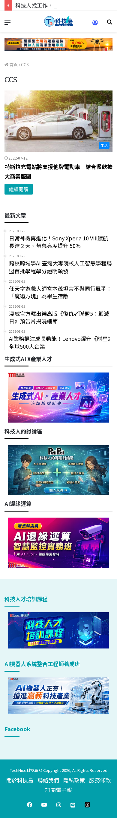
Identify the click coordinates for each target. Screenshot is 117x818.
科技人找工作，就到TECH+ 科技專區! (60, 5)
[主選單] (7, 23)
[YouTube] (44, 804)
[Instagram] (58, 804)
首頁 (13, 65)
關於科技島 (19, 780)
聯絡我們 (48, 780)
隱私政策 (74, 780)
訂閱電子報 (58, 790)
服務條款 (100, 780)
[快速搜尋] (109, 23)
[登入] (95, 24)
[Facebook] (29, 804)
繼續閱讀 (18, 189)
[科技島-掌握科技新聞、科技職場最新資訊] (59, 21)
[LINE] (73, 804)
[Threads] (87, 804)
